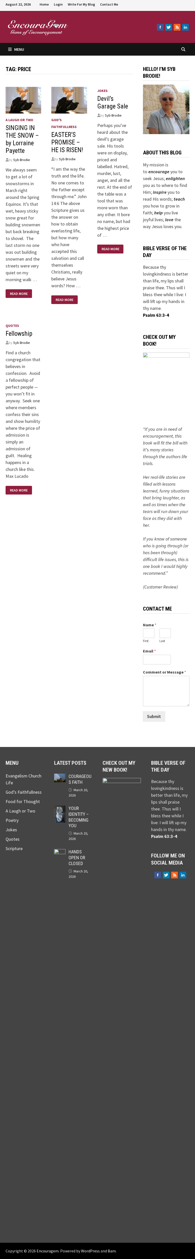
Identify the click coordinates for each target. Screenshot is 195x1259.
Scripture (14, 848)
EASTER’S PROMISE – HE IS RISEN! (67, 142)
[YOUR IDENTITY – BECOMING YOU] (60, 809)
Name (149, 624)
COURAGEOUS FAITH (80, 779)
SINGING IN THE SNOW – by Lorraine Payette (22, 139)
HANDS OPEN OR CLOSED (77, 857)
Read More (19, 293)
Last (162, 641)
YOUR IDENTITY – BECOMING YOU (79, 817)
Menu (19, 49)
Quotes (12, 325)
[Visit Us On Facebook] (160, 27)
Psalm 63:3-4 (156, 315)
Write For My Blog (81, 4)
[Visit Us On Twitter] (168, 27)
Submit (154, 716)
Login (58, 4)
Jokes (102, 90)
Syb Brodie (21, 159)
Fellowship (19, 333)
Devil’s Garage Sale (112, 102)
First (146, 641)
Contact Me (109, 4)
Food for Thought (23, 801)
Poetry (12, 820)
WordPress (90, 1250)
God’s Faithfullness (24, 792)
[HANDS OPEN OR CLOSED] (60, 852)
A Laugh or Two (19, 120)
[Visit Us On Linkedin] (185, 27)
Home (44, 4)
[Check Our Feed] (177, 27)
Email (149, 651)
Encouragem (102, 24)
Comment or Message (164, 672)
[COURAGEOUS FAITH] (60, 777)
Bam (112, 1250)
